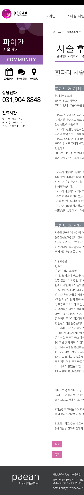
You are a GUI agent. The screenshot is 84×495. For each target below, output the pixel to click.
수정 (57, 444)
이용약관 (76, 474)
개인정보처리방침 (61, 474)
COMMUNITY (74, 32)
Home (60, 32)
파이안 (50, 16)
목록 (57, 454)
